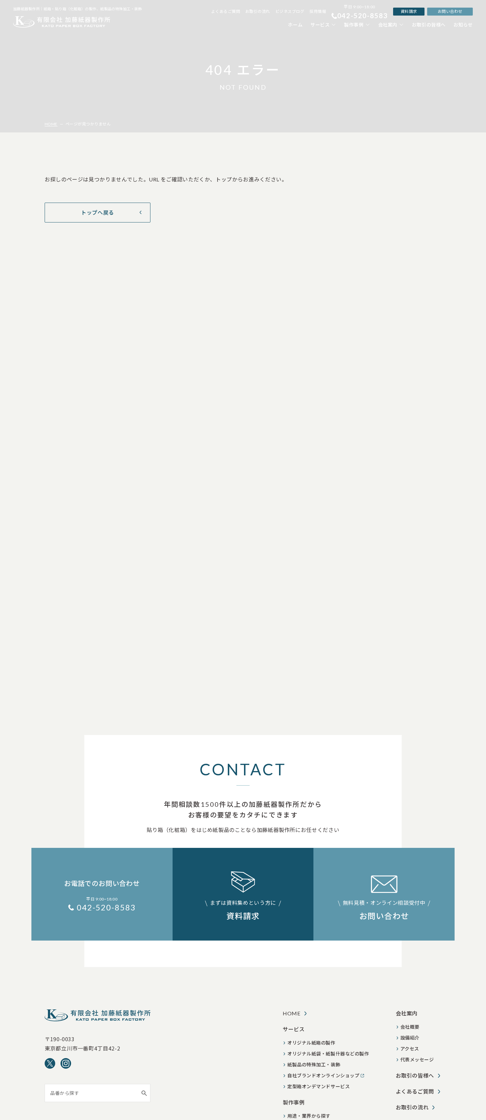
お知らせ (463, 24)
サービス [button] (320, 24)
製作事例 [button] (353, 24)
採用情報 (317, 11)
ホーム (295, 24)
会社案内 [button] (387, 24)
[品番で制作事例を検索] (144, 1093)
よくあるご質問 (225, 11)
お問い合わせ (450, 11)
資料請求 (409, 11)
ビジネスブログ (289, 11)
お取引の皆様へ (429, 24)
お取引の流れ (257, 11)
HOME (51, 124)
